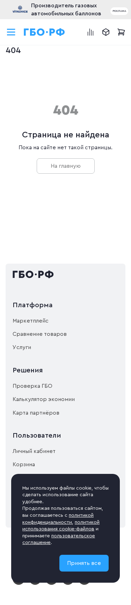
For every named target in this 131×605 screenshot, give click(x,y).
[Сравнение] (90, 32)
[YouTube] (19, 583)
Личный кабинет (34, 451)
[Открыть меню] (11, 32)
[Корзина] (121, 32)
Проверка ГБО (32, 386)
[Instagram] (35, 583)
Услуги (22, 347)
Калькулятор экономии (44, 399)
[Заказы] (106, 32)
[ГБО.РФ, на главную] (44, 32)
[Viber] (84, 583)
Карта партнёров (36, 413)
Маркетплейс (31, 321)
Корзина (24, 464)
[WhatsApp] (68, 583)
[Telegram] (51, 583)
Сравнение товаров (40, 334)
